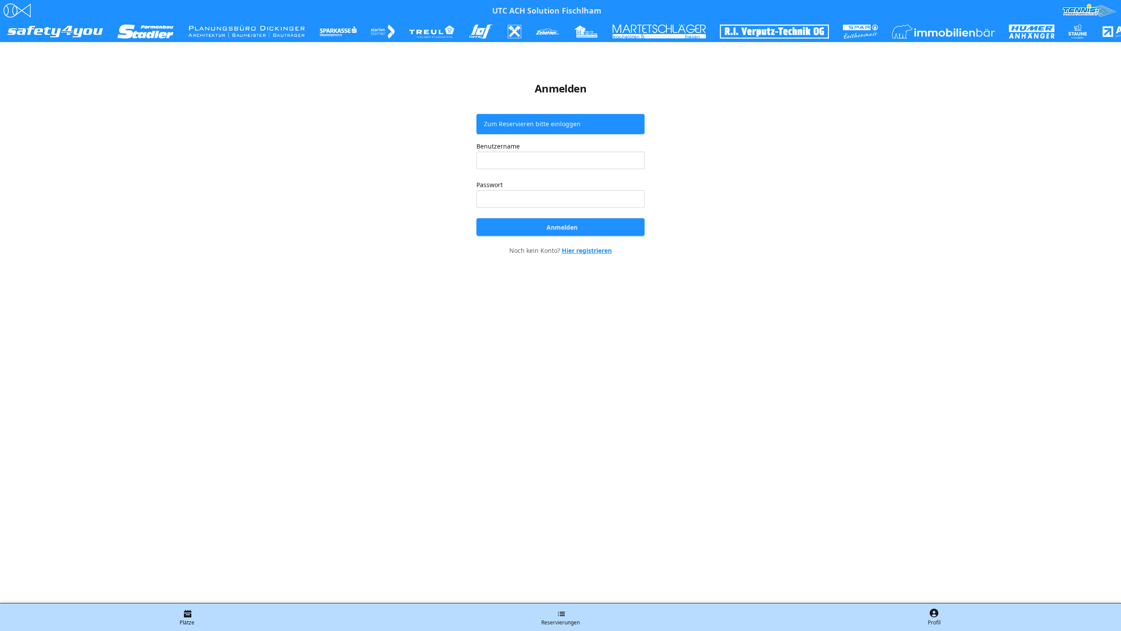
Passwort (489, 185)
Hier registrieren (587, 250)
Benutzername (498, 146)
